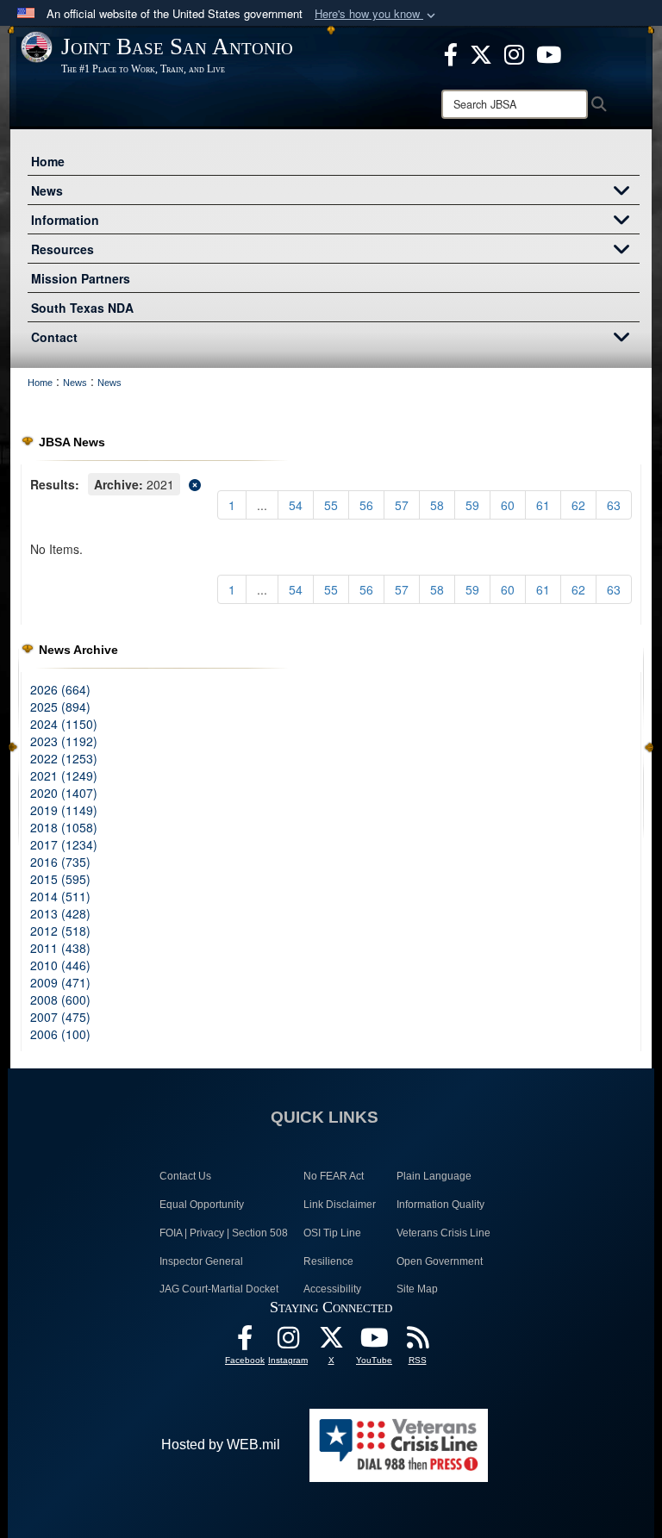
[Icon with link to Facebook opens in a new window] (451, 52)
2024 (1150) (63, 723)
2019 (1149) (63, 810)
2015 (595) (60, 878)
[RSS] (417, 1342)
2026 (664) (60, 689)
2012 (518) (60, 930)
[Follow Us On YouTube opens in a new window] (374, 1342)
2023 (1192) (63, 741)
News (47, 190)
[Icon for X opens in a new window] (481, 52)
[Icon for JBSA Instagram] (287, 1342)
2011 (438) (60, 947)
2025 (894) (60, 706)
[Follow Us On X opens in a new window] (331, 1342)
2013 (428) (60, 913)
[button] (377, 14)
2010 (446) (60, 965)
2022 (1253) (63, 758)
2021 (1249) (63, 775)
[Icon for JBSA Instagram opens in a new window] (514, 52)
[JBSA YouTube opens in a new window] (548, 52)
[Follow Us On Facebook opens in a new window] (244, 1342)
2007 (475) (60, 1016)
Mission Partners (80, 278)
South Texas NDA (82, 307)
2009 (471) (60, 982)
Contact (54, 337)
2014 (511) (60, 896)
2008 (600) (60, 999)
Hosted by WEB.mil (220, 1444)
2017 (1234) (63, 844)
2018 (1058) (63, 827)
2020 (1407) (63, 792)
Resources (62, 249)
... (262, 505)
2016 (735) (60, 861)
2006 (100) (60, 1034)
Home (48, 161)
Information (65, 219)
